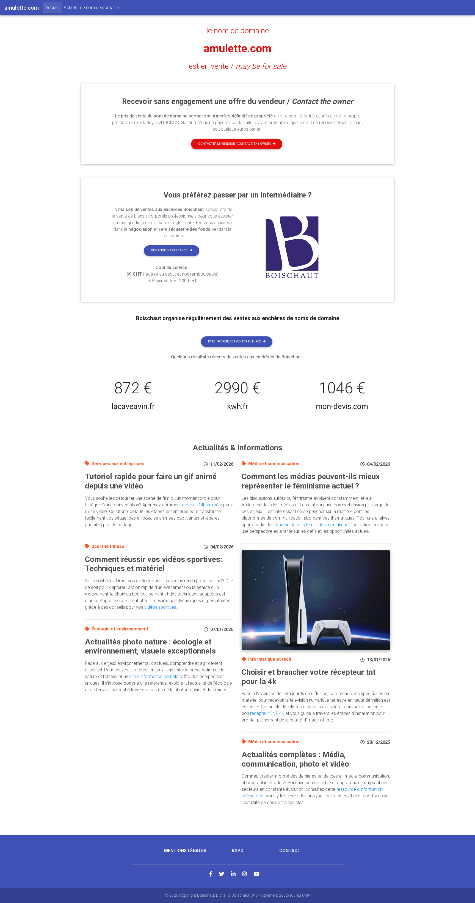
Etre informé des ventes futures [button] (234, 341)
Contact (289, 850)
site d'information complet (154, 676)
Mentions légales (185, 850)
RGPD (238, 850)
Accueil (53, 7)
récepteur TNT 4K (267, 713)
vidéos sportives (160, 607)
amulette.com (237, 48)
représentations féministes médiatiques (312, 524)
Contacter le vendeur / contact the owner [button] (234, 144)
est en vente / (237, 66)
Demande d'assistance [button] (169, 250)
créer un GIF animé (200, 504)
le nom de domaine (237, 30)
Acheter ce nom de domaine (91, 7)
